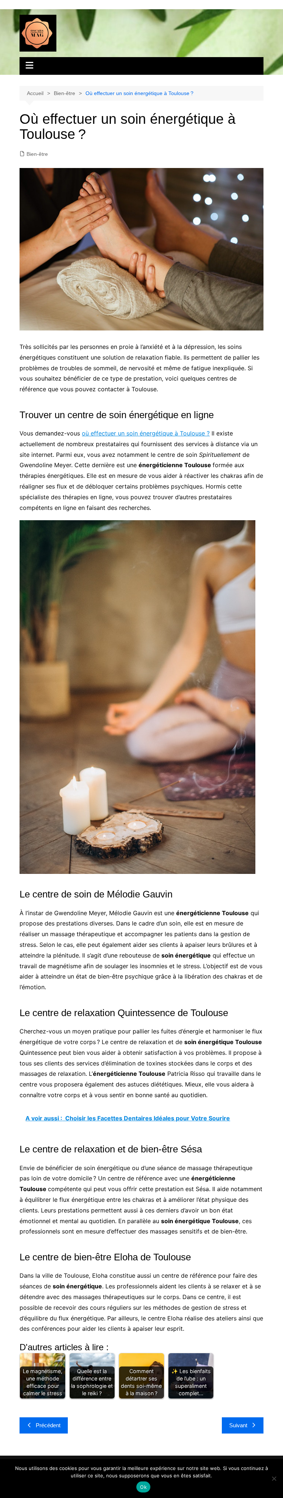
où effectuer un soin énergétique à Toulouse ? (146, 433)
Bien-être (37, 154)
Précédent (48, 1425)
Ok (143, 1487)
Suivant (238, 1425)
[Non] (273, 1478)
